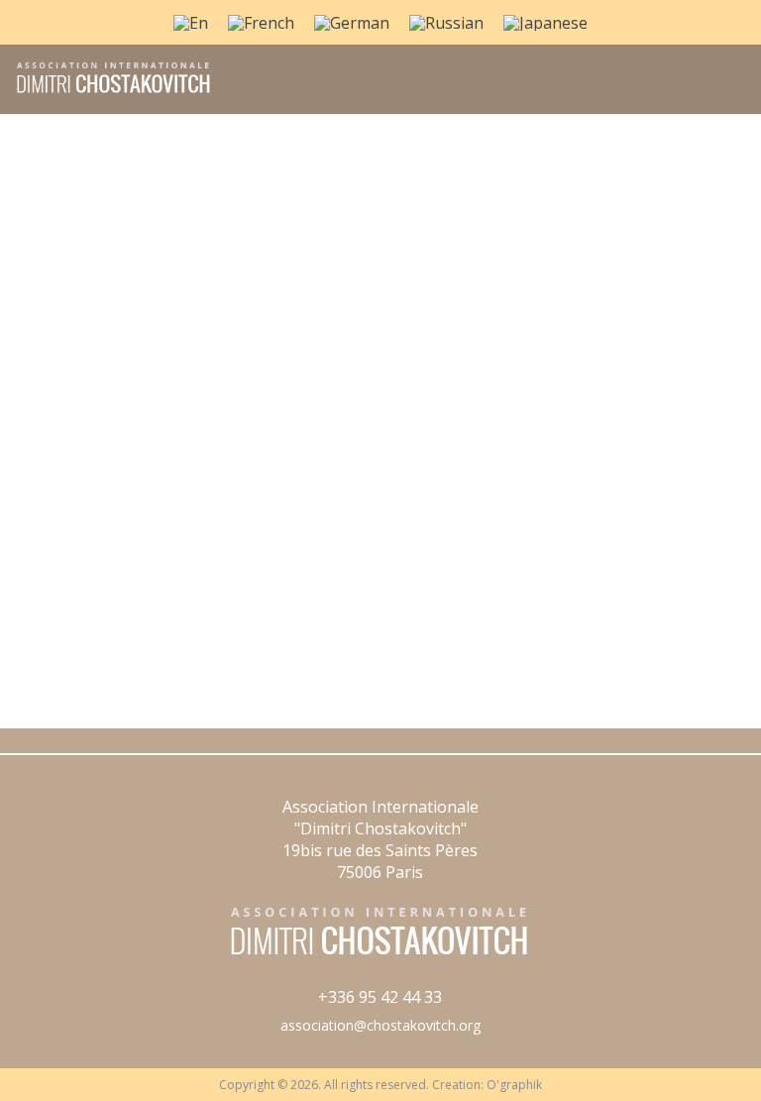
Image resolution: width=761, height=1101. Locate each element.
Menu (724, 90)
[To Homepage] (106, 91)
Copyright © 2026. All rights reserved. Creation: (353, 1084)
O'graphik (514, 1084)
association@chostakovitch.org (380, 1025)
